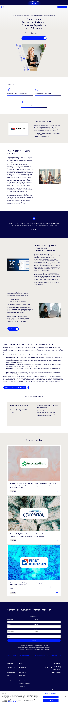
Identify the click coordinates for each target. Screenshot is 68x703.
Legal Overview (22, 667)
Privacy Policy (38, 649)
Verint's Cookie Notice (12, 701)
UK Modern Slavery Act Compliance (27, 678)
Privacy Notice (22, 672)
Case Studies (20, 15)
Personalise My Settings (24, 689)
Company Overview (11, 667)
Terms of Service (45, 649)
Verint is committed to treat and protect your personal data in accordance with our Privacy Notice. (34, 647)
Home (14, 15)
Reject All (51, 697)
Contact (9, 678)
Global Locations (11, 680)
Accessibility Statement (24, 683)
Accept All (50, 700)
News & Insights (10, 670)
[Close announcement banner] (66, 2)
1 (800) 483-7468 (56, 672)
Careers (9, 675)
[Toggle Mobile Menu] (2, 7)
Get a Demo (62, 7)
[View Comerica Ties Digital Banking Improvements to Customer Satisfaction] (34, 520)
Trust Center (22, 686)
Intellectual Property (23, 680)
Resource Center (11, 672)
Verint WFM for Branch (46, 355)
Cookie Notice (22, 675)
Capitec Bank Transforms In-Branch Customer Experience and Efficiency (39, 15)
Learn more (13, 423)
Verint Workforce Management (22, 376)
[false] (65, 696)
